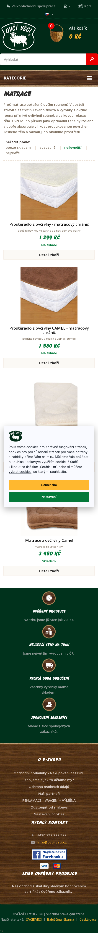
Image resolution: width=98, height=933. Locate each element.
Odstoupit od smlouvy (49, 807)
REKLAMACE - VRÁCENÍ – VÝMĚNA (49, 800)
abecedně (47, 147)
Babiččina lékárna (60, 919)
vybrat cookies (20, 472)
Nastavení (49, 497)
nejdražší (13, 153)
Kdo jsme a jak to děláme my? (49, 779)
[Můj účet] (66, 6)
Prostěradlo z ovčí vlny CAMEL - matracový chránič (49, 330)
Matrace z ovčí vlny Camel (49, 540)
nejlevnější (73, 147)
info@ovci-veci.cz (52, 842)
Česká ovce (88, 919)
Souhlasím (49, 485)
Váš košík (68, 32)
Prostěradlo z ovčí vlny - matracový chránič (49, 224)
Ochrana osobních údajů (49, 786)
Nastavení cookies (49, 814)
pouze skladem (18, 147)
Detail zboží (49, 254)
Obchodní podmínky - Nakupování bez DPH (49, 773)
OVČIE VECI (34, 919)
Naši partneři (49, 793)
